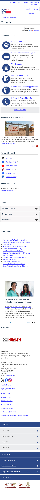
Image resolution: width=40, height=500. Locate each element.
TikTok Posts (10, 169)
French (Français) (7, 401)
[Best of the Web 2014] (10, 488)
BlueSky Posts (10, 173)
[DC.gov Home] (6, 14)
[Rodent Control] (6, 47)
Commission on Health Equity (12, 249)
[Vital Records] (6, 70)
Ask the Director (6, 385)
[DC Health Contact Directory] (6, 103)
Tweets (8, 158)
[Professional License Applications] (6, 92)
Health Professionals (19, 75)
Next (28, 322)
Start (32, 322)
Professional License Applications (24, 86)
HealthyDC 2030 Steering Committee (14, 257)
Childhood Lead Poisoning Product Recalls (16, 242)
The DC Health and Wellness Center (14, 264)
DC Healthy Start (8, 255)
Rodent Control (17, 41)
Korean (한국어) (6, 404)
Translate (36, 31)
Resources (5, 425)
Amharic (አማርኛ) (6, 393)
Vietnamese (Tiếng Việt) (9, 412)
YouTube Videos (11, 166)
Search (28, 9)
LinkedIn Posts (11, 177)
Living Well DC (7, 244)
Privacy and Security (8, 460)
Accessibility (34, 4)
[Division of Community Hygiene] (6, 58)
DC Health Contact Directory (22, 98)
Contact (31, 13)
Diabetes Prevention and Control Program (16, 253)
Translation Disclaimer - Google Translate (14, 416)
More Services (20, 109)
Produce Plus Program (10, 259)
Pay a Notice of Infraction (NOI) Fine (14, 240)
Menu (36, 9)
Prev (9, 322)
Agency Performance (8, 389)
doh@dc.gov (10, 375)
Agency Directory (23, 2)
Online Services (34, 2)
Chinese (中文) (6, 397)
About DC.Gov (6, 477)
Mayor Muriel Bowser (9, 17)
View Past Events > (7, 190)
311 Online (13, 2)
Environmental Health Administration (15, 246)
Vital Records (16, 64)
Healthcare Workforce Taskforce (13, 251)
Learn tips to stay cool (8, 144)
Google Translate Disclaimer (11, 472)
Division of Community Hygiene (23, 53)
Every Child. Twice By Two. (11, 262)
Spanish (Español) (7, 408)
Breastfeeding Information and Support (15, 266)
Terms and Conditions (9, 466)
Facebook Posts (11, 162)
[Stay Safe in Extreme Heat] (19, 128)
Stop (34, 322)
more (34, 146)
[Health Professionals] (6, 81)
